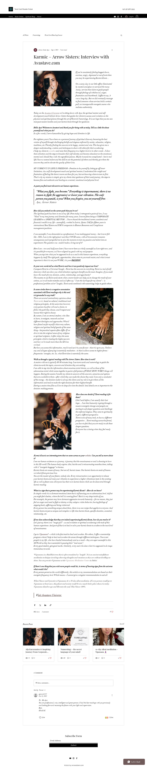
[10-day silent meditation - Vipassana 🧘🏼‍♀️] (108, 636)
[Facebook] (121, 17)
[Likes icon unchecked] (40, 717)
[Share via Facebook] (35, 605)
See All (122, 624)
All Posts (25, 35)
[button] (137, 16)
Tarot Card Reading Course (53, 35)
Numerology (36, 35)
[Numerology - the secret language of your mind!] (73, 636)
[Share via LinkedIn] (45, 605)
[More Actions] (112, 695)
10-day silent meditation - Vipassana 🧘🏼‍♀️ (106, 650)
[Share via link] (51, 605)
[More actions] (112, 50)
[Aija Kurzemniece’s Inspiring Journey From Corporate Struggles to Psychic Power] (38, 636)
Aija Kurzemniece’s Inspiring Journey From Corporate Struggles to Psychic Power (38, 650)
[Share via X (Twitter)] (40, 605)
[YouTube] (115, 17)
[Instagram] (118, 17)
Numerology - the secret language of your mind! (71, 650)
